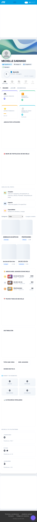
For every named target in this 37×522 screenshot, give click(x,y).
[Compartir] (33, 517)
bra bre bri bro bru (9, 261)
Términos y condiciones (12, 514)
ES (30, 2)
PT (34, 2)
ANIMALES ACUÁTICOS (10, 237)
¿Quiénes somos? (27, 514)
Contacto (11, 516)
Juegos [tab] (12, 88)
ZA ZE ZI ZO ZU (23, 261)
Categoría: (4, 216)
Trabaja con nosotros (22, 516)
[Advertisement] (18, 21)
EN (32, 2)
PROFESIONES (26, 237)
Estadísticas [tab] (21, 88)
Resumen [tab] (5, 88)
